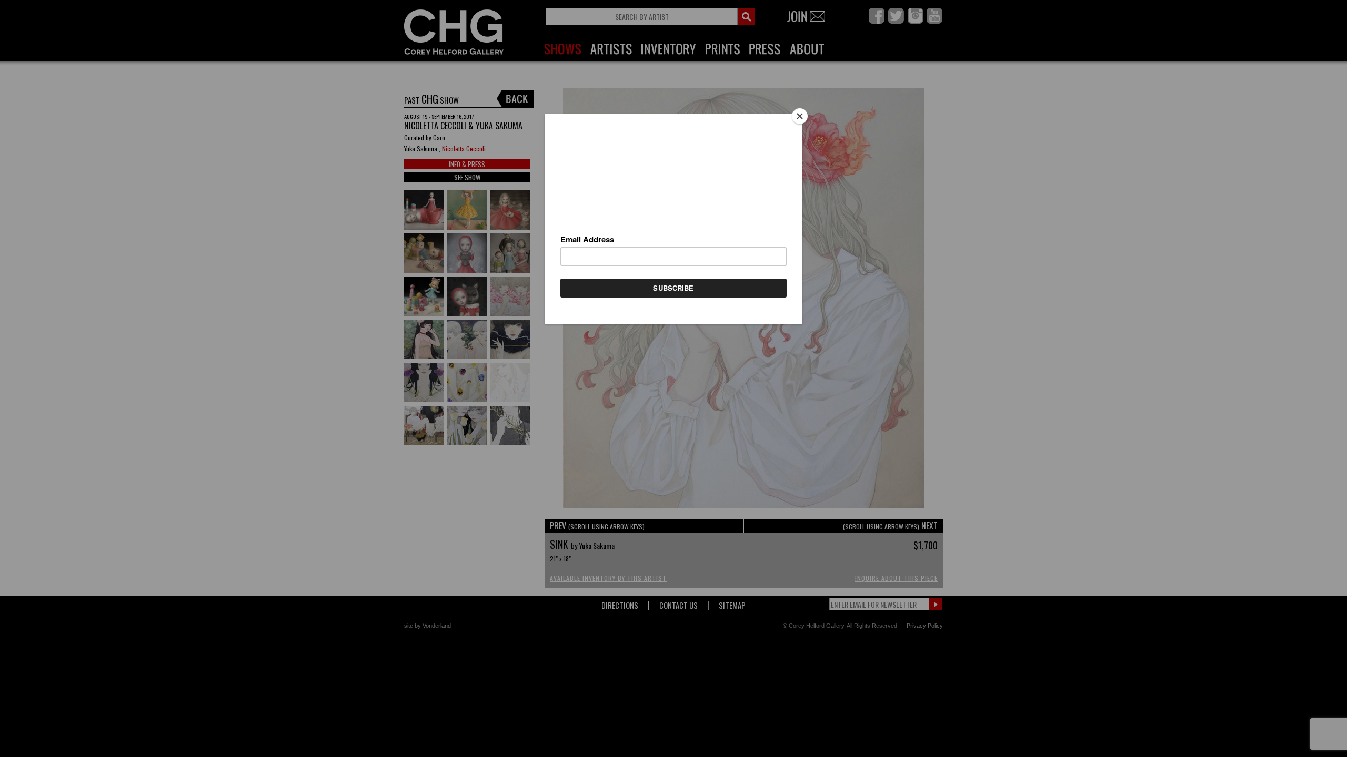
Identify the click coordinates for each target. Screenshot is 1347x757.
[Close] (800, 116)
